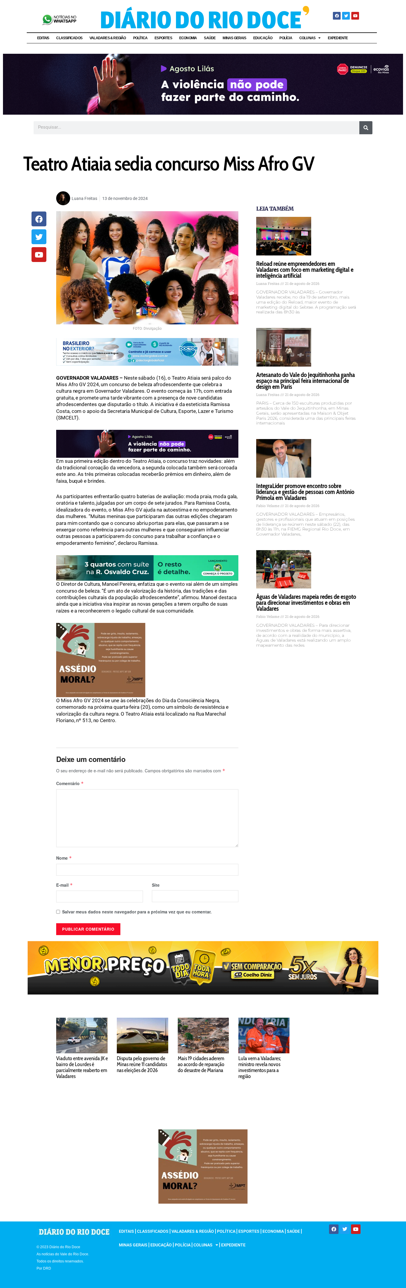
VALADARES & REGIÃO (107, 38)
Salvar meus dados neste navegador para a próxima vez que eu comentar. (137, 912)
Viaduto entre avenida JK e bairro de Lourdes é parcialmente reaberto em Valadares (82, 1067)
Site (156, 885)
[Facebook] (337, 16)
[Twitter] (346, 16)
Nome (64, 858)
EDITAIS (43, 38)
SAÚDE (209, 38)
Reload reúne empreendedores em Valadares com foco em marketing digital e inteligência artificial (304, 269)
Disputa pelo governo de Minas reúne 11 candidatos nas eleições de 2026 (142, 1064)
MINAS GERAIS (234, 38)
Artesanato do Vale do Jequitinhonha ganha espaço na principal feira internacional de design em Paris (305, 380)
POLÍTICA (140, 38)
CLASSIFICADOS (69, 38)
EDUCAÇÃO (263, 38)
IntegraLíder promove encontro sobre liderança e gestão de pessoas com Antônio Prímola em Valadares (305, 491)
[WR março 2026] (147, 568)
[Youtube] (355, 16)
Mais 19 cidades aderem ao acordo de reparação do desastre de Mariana (201, 1064)
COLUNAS (307, 38)
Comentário (70, 783)
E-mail (64, 885)
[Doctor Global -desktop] (147, 351)
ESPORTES (163, 38)
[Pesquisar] (365, 127)
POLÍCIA (285, 38)
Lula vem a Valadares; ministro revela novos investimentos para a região (259, 1067)
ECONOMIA (188, 38)
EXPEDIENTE (338, 38)
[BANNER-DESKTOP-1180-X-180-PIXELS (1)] (203, 967)
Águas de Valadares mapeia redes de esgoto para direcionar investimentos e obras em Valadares (306, 602)
